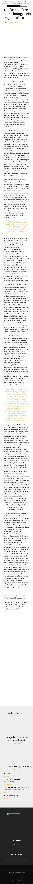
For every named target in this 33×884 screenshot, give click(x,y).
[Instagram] (12, 859)
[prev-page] (5, 802)
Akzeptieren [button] (10, 6)
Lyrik (5, 792)
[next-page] (7, 802)
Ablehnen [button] (17, 6)
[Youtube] (25, 859)
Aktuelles (6, 776)
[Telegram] (16, 859)
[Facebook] (7, 859)
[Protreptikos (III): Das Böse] (16, 755)
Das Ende (7, 773)
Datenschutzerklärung (16, 870)
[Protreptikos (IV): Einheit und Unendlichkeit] (16, 725)
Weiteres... (23, 6)
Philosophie (16, 743)
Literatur (6, 798)
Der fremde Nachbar (11, 796)
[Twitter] (20, 859)
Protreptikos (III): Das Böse (16, 766)
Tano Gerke (13, 22)
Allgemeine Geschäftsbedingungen (16, 872)
